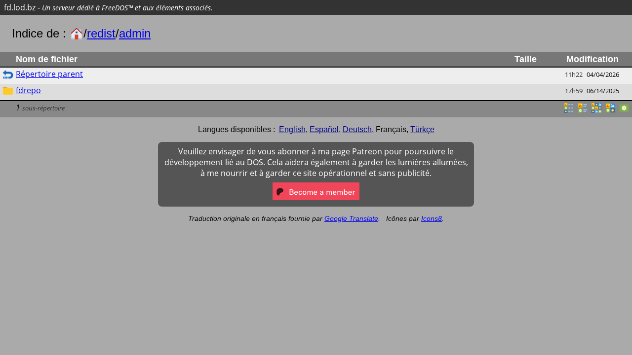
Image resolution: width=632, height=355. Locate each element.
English (292, 129)
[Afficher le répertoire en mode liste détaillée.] (569, 111)
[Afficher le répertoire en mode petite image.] (596, 111)
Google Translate (351, 218)
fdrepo (28, 90)
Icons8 (431, 218)
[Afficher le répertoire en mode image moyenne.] (610, 111)
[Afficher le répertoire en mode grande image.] (624, 111)
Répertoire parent (49, 74)
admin (135, 33)
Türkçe (422, 129)
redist (101, 33)
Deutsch (357, 129)
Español (324, 129)
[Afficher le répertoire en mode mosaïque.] (583, 111)
